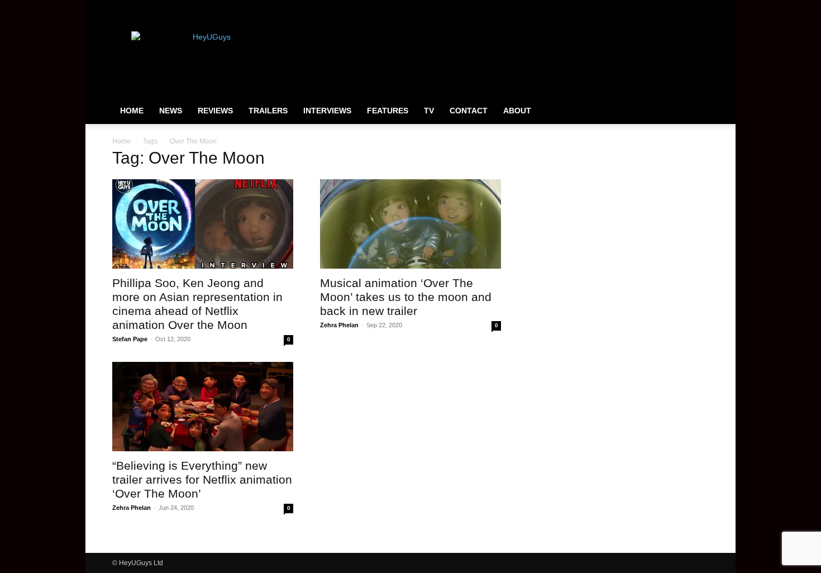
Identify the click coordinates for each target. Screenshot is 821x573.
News (170, 110)
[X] (682, 8)
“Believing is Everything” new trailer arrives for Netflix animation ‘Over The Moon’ (202, 479)
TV (429, 110)
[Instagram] (663, 8)
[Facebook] (645, 8)
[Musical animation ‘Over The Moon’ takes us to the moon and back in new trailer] (410, 224)
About (517, 110)
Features (387, 110)
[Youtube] (700, 8)
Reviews (215, 110)
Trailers (268, 110)
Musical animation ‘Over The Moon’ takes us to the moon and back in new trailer (405, 296)
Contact (469, 110)
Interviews (327, 110)
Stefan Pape (129, 339)
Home (132, 110)
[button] (695, 111)
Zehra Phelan (339, 325)
